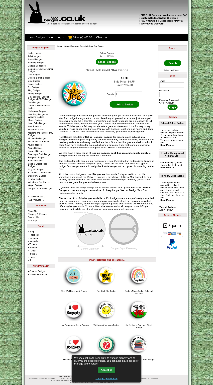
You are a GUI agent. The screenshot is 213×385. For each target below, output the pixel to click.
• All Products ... (36, 200)
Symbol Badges (35, 179)
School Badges (71, 46)
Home (59, 46)
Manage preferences (106, 378)
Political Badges (36, 151)
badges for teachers (115, 137)
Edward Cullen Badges (172, 123)
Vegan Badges (35, 185)
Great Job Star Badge (106, 291)
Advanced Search (172, 70)
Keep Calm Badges (37, 123)
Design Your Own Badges (40, 188)
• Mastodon (33, 241)
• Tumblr (32, 250)
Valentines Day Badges (39, 182)
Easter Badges (35, 84)
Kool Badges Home (41, 37)
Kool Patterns (34, 126)
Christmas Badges (37, 66)
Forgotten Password (169, 100)
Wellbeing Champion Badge (106, 325)
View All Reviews (167, 207)
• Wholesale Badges (37, 274)
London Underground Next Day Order (172, 154)
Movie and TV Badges (38, 141)
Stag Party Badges (37, 176)
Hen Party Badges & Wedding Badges (38, 115)
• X (29, 260)
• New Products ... (37, 196)
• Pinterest (33, 247)
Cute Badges (34, 81)
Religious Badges (36, 157)
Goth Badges (34, 102)
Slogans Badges (36, 169)
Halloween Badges (37, 111)
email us (123, 203)
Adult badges (34, 56)
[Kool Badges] (106, 31)
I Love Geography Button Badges (74, 325)
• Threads (32, 244)
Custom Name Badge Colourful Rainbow (139, 292)
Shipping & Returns (37, 214)
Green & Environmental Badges (39, 106)
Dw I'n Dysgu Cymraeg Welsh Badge (138, 326)
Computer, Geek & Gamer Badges (40, 70)
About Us (32, 211)
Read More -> (167, 145)
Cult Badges (34, 74)
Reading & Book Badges (40, 154)
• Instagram (33, 238)
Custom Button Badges (39, 78)
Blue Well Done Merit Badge (74, 291)
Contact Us (33, 217)
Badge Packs (34, 53)
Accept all (106, 369)
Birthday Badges (36, 62)
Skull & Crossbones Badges (37, 165)
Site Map (32, 220)
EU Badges (33, 87)
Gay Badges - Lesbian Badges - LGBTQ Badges (40, 98)
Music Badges (35, 145)
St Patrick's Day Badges (40, 172)
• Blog (31, 231)
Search (172, 48)
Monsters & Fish (36, 129)
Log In (60, 37)
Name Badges (35, 148)
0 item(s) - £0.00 (82, 37)
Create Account (166, 103)
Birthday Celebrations (172, 176)
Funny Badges (35, 93)
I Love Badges (35, 120)
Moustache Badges (37, 138)
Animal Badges (35, 59)
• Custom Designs (36, 271)
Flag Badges (34, 90)
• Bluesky (32, 254)
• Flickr (31, 257)
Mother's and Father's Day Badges (40, 134)
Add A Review (166, 210)
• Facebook (33, 235)
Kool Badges (94, 174)
